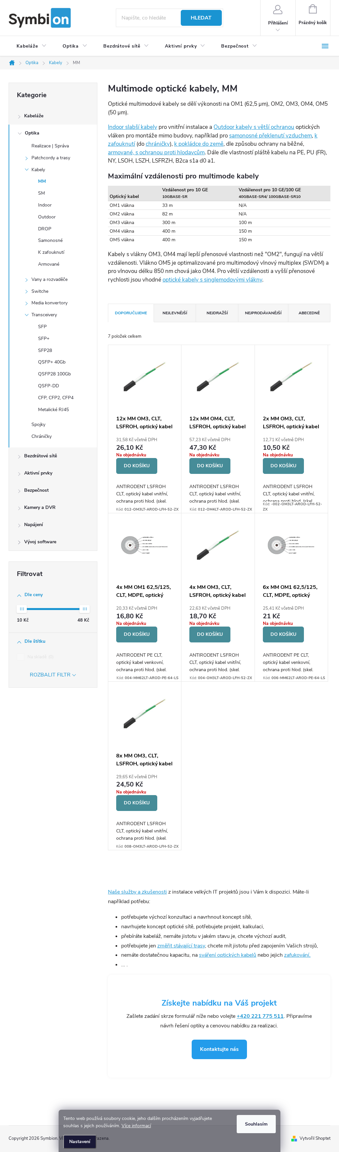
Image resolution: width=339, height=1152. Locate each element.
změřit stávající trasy (181, 945)
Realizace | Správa (50, 146)
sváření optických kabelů (227, 955)
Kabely (38, 170)
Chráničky (41, 436)
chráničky (158, 144)
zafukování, (297, 955)
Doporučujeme (131, 313)
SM (41, 193)
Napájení (33, 524)
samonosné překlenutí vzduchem (270, 135)
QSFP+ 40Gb (52, 362)
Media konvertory (49, 303)
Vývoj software (40, 542)
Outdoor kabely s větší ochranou (254, 127)
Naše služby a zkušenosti (137, 892)
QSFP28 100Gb (54, 374)
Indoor (45, 205)
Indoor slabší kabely (132, 127)
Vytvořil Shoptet (315, 1138)
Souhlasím (256, 1124)
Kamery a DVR (40, 507)
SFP (42, 327)
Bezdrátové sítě (40, 456)
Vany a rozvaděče (49, 279)
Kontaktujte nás (219, 1049)
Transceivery (44, 315)
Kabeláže (33, 116)
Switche (39, 291)
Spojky (38, 424)
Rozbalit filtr (50, 674)
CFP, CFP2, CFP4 (55, 398)
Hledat (201, 17)
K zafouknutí (51, 252)
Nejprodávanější (263, 313)
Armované (48, 264)
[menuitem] (32, 46)
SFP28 (45, 350)
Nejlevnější (175, 313)
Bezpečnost (36, 490)
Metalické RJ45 (53, 409)
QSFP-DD (48, 386)
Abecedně (309, 313)
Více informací (136, 1126)
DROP (44, 229)
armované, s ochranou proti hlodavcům (156, 152)
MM (42, 181)
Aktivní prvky (38, 473)
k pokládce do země (198, 144)
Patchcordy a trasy (50, 158)
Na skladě (39, 657)
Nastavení (79, 1141)
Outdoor (47, 217)
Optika (32, 133)
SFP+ (43, 338)
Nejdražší (217, 313)
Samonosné (50, 240)
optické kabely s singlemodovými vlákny (212, 280)
